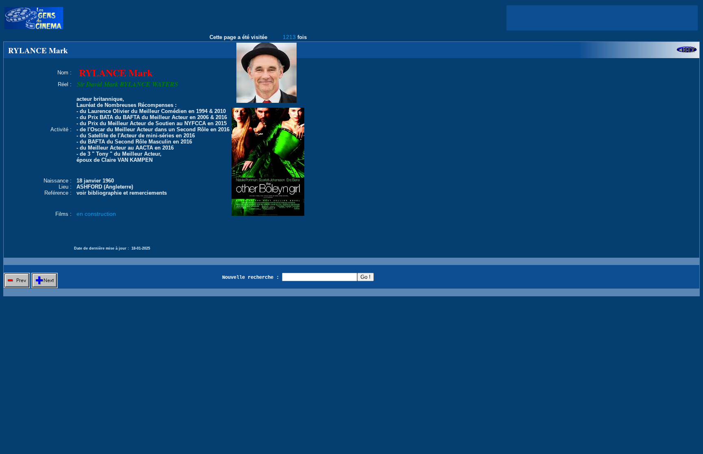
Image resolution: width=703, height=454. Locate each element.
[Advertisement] (602, 18)
